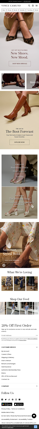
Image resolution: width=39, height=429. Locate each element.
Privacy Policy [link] (5, 409)
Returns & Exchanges (8, 364)
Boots (15, 10)
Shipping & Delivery (7, 357)
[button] (2, 308)
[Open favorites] (34, 416)
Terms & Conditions (32, 338)
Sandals (22, 10)
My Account (5, 351)
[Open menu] (37, 5)
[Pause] (2, 264)
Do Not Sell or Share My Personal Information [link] (16, 416)
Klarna (3, 373)
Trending (29, 10)
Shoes (9, 10)
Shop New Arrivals (12, 260)
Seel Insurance (6, 367)
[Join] (35, 335)
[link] (2, 399)
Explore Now (19, 142)
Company (5, 386)
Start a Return (6, 360)
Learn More (10, 427)
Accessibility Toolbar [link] (25, 419)
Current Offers (6, 354)
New (3, 10)
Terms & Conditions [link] (18, 409)
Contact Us (5, 379)
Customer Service (8, 347)
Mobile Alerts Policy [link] (7, 412)
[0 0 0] (18, 283)
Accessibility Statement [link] (9, 419)
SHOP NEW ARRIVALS (20, 64)
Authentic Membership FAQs (10, 370)
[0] (7, 287)
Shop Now (19, 176)
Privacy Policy (23, 340)
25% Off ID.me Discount (9, 376)
